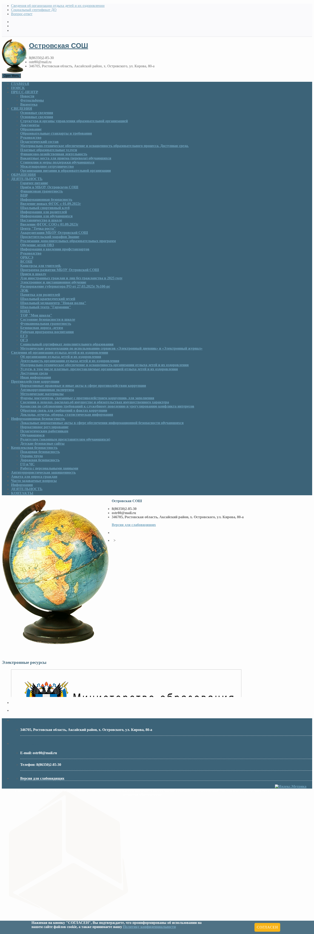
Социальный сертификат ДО (34, 10)
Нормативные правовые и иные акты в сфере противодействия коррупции (83, 386)
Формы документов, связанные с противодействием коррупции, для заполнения (87, 398)
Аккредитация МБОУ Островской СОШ (54, 233)
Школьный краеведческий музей (47, 299)
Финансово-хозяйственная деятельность (53, 154)
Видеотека (28, 104)
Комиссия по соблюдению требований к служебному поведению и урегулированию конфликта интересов (107, 406)
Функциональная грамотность (45, 323)
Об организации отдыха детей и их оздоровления (60, 357)
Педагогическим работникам (44, 431)
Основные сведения (36, 113)
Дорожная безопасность (40, 460)
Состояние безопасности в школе (47, 319)
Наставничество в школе (41, 220)
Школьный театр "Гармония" (45, 307)
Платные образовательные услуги (48, 150)
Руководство (30, 253)
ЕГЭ (24, 336)
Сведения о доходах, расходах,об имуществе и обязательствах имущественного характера (94, 402)
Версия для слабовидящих (134, 525)
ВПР (24, 195)
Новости (27, 96)
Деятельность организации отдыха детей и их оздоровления (69, 361)
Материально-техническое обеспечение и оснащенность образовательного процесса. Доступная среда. (104, 146)
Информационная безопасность (46, 199)
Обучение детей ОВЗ (37, 245)
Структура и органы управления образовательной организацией (74, 121)
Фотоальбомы (32, 100)
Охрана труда (31, 456)
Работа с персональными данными (49, 468)
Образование (31, 129)
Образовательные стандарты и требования (56, 133)
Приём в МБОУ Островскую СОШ (49, 187)
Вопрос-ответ (21, 14)
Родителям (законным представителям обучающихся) (65, 439)
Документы (30, 125)
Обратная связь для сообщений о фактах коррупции (63, 410)
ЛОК (24, 290)
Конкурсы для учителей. (40, 266)
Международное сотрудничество (47, 166)
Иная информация (35, 377)
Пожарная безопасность (40, 452)
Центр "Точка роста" (38, 228)
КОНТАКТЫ (22, 493)
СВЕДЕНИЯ (21, 108)
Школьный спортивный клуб (45, 208)
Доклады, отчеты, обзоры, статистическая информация (66, 414)
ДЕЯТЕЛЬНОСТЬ (27, 179)
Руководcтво (30, 137)
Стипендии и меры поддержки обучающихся (57, 162)
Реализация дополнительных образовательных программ (68, 241)
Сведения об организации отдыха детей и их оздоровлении (58, 6)
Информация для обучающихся (46, 216)
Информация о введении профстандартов (54, 249)
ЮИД (25, 311)
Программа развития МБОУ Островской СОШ (59, 270)
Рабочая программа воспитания (47, 332)
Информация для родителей (43, 212)
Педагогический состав (39, 142)
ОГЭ (24, 340)
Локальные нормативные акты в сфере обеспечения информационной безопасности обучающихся (102, 423)
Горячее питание (34, 183)
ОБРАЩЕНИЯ (23, 175)
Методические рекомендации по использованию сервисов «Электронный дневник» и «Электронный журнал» (111, 348)
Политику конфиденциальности (149, 927)
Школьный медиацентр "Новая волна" (53, 303)
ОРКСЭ (26, 257)
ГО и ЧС (27, 464)
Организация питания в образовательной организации (65, 171)
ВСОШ (26, 261)
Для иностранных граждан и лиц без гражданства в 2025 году (71, 278)
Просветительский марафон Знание (49, 237)
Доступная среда (34, 373)
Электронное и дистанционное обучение (53, 282)
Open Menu (11, 75)
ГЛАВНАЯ (20, 84)
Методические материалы (42, 394)
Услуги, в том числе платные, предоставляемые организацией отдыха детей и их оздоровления (99, 369)
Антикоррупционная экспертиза (47, 390)
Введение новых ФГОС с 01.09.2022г (50, 204)
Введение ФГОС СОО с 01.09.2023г (49, 224)
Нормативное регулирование (44, 427)
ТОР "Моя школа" (36, 315)
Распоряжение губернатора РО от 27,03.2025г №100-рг (65, 286)
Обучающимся (32, 435)
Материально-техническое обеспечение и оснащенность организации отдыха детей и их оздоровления (104, 365)
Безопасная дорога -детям (41, 328)
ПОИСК (18, 88)
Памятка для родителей (40, 295)
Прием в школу (33, 274)
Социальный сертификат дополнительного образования (67, 344)
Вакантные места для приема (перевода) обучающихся (65, 158)
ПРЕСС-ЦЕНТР (24, 92)
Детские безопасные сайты (42, 443)
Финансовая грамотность (41, 191)
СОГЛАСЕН (267, 927)
